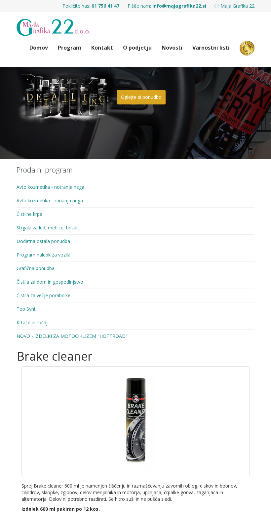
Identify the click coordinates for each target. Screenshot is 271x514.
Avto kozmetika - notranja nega (50, 187)
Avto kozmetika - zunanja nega (50, 200)
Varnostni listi (211, 47)
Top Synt (26, 309)
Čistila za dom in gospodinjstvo (50, 282)
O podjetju (137, 47)
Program (69, 47)
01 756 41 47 (106, 6)
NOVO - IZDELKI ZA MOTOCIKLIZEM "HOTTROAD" (72, 336)
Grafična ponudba (36, 268)
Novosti (172, 47)
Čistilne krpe (29, 214)
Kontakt (102, 47)
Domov (38, 47)
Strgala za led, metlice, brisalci (49, 227)
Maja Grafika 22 (236, 6)
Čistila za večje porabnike (43, 295)
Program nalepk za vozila (43, 255)
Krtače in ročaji (33, 322)
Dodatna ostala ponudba (43, 241)
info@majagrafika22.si (179, 6)
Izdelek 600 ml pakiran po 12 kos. (60, 509)
